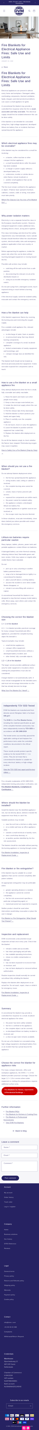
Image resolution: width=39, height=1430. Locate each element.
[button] (4, 11)
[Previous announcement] (4, 2)
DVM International (16, 1426)
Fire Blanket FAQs (12, 1111)
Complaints (8, 1332)
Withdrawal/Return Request (14, 1336)
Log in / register (9, 1206)
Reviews (7, 1248)
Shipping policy (9, 1285)
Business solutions (10, 1234)
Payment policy (9, 1295)
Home (6, 1229)
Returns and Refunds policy (14, 1280)
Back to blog (21, 1131)
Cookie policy (9, 1299)
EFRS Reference (10, 1244)
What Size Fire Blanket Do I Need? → (15, 690)
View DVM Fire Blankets (15, 1123)
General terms (9, 1271)
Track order (8, 1202)
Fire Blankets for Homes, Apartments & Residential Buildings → (19, 1091)
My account (8, 1192)
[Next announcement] (35, 2)
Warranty (7, 1290)
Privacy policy (9, 1276)
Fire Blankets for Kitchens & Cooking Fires (21, 1114)
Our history (8, 1239)
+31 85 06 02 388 (10, 1327)
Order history (9, 1197)
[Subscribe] (30, 1405)
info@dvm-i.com (10, 1322)
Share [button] (6, 67)
